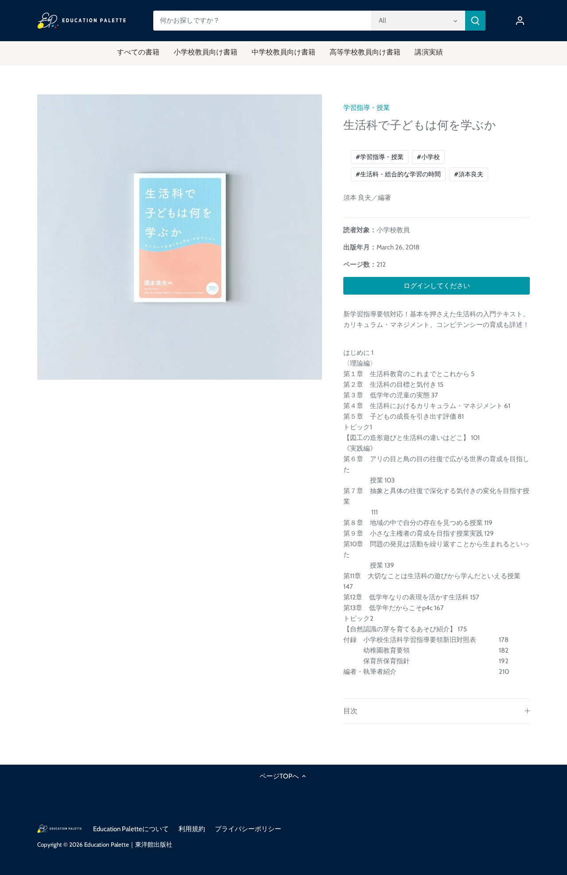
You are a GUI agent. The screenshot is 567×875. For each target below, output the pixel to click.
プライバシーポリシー (248, 829)
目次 (350, 711)
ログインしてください (437, 286)
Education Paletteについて (131, 829)
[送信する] (475, 21)
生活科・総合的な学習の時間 (398, 174)
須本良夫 (468, 174)
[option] (179, 237)
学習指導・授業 (366, 108)
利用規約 (192, 829)
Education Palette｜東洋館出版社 (128, 844)
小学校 (428, 157)
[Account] (520, 20)
